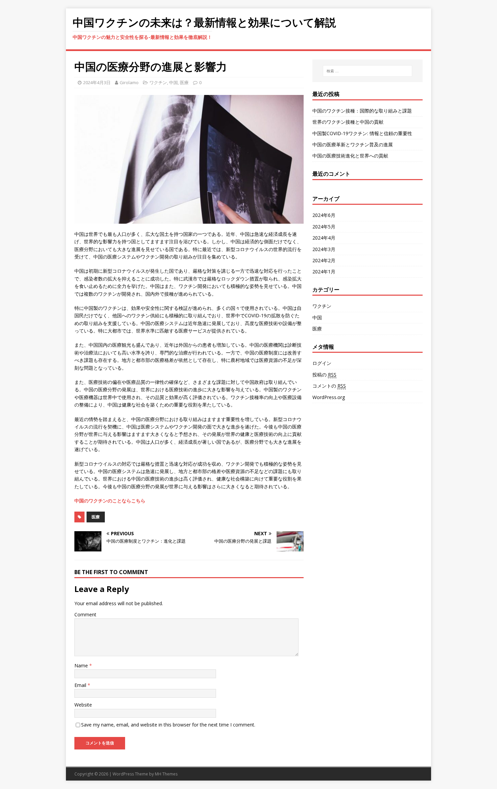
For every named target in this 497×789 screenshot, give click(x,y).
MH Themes (166, 774)
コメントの (329, 386)
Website (83, 704)
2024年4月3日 (97, 82)
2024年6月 (323, 215)
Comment (85, 614)
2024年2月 (323, 260)
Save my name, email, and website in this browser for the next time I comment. (168, 724)
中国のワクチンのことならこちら (109, 500)
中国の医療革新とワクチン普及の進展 (352, 144)
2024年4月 (323, 238)
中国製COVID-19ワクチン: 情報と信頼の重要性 (362, 133)
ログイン (321, 363)
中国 (173, 82)
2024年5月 (323, 226)
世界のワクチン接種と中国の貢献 (347, 122)
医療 (184, 82)
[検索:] (367, 71)
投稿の (324, 374)
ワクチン (158, 82)
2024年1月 (323, 271)
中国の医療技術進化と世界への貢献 (350, 155)
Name (81, 665)
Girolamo (129, 82)
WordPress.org (328, 397)
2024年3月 (323, 249)
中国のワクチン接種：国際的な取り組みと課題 (362, 110)
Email (81, 685)
